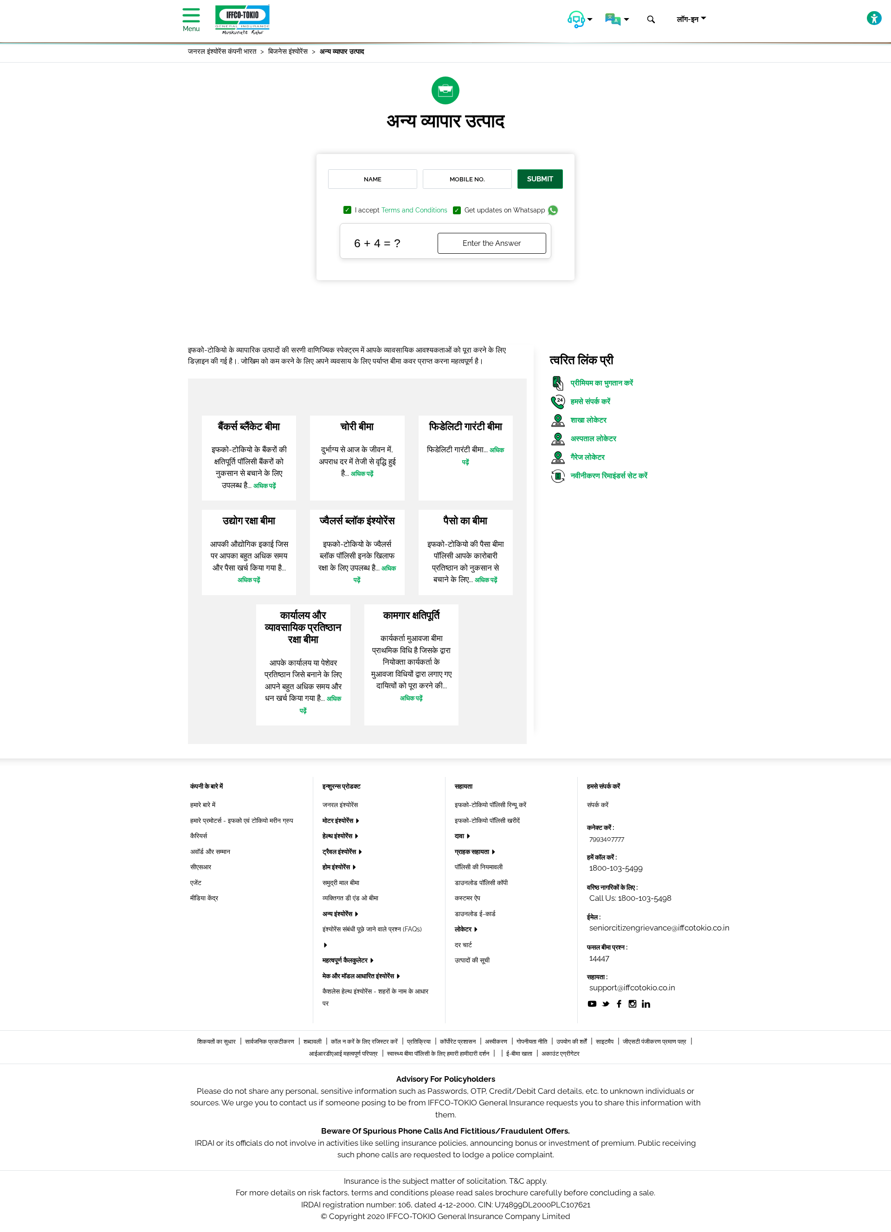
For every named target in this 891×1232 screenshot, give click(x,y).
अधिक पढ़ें (264, 485)
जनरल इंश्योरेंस (340, 804)
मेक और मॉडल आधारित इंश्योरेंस (359, 976)
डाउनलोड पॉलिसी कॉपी (481, 882)
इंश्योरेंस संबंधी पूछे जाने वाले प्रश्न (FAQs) (372, 929)
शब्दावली (313, 1041)
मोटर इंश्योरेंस (339, 820)
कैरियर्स (198, 836)
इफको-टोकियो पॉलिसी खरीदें (487, 820)
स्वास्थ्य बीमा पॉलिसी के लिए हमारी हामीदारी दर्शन (439, 1053)
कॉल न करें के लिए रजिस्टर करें (365, 1041)
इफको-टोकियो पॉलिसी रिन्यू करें (490, 804)
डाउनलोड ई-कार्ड (475, 914)
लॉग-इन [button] (687, 19)
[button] (580, 19)
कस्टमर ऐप (467, 898)
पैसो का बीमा (465, 520)
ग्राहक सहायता (473, 851)
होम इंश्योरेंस (337, 867)
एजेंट (195, 882)
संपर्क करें (597, 804)
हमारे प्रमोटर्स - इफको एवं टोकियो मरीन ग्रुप (241, 820)
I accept (401, 210)
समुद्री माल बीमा (341, 882)
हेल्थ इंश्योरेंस (338, 836)
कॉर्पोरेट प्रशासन (458, 1041)
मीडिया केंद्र (204, 898)
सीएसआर (200, 867)
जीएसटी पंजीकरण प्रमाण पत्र (655, 1041)
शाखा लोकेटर (589, 420)
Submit (540, 179)
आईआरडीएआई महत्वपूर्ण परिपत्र (344, 1053)
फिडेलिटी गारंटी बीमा (465, 426)
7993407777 (606, 838)
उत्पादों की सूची (472, 960)
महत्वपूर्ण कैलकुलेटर (346, 960)
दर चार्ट (463, 945)
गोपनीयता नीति (533, 1041)
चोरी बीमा (357, 426)
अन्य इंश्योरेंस (338, 914)
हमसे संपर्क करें (590, 401)
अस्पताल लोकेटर (593, 438)
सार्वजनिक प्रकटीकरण (270, 1041)
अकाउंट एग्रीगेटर (561, 1053)
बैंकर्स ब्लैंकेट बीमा (249, 426)
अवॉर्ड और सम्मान (210, 851)
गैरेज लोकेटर (588, 457)
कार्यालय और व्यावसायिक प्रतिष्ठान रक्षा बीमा (303, 627)
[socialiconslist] (592, 1003)
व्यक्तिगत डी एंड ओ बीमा (350, 898)
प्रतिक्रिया (419, 1041)
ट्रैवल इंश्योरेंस (340, 851)
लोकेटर (464, 929)
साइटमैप (605, 1041)
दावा (460, 836)
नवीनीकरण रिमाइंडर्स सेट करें (609, 475)
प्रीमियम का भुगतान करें (602, 383)
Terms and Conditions (414, 210)
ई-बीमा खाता (520, 1053)
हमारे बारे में (202, 804)
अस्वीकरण (497, 1041)
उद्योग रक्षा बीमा (249, 520)
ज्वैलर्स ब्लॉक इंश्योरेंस (357, 520)
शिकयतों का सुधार (217, 1041)
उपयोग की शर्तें (572, 1041)
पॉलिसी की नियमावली (479, 867)
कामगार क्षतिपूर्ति (411, 615)
